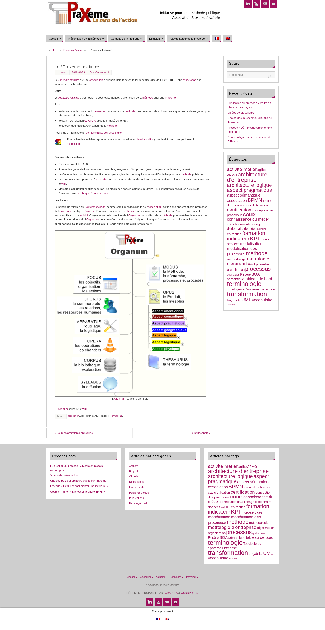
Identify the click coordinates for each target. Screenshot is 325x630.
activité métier (242, 169)
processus (258, 269)
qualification (233, 274)
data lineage (253, 224)
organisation (236, 269)
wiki (63, 183)
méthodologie (236, 259)
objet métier (260, 264)
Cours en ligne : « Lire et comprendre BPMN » (77, 491)
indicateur (238, 239)
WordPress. (190, 593)
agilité (261, 170)
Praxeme (170, 97)
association (96, 80)
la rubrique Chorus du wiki (93, 193)
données (250, 228)
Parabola (171, 593)
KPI (254, 239)
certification (239, 209)
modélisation (251, 244)
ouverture (90, 120)
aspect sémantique (243, 195)
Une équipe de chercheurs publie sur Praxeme (78, 480)
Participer (191, 577)
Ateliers (133, 466)
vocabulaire (262, 300)
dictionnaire (235, 228)
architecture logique (249, 185)
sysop (64, 72)
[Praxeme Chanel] (273, 4)
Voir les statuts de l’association (104, 132)
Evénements (136, 487)
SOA (255, 274)
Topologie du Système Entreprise (251, 289)
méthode (147, 97)
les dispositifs (145, 139)
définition (261, 229)
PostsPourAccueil (72, 50)
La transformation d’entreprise (74, 433)
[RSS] (256, 4)
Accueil (131, 577)
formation (253, 233)
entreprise (234, 234)
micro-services (251, 512)
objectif (130, 211)
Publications (136, 498)
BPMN (255, 200)
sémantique (235, 279)
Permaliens (116, 416)
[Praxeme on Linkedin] (248, 4)
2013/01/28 (78, 72)
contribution (235, 224)
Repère (245, 274)
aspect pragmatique (249, 190)
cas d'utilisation (257, 205)
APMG (232, 175)
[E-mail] (265, 4)
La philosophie (201, 433)
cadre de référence (257, 487)
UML (246, 299)
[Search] (269, 76)
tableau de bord (258, 279)
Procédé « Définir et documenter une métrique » (79, 486)
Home (55, 50)
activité (84, 215)
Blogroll (133, 471)
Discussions (136, 481)
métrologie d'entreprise (248, 261)
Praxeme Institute (68, 80)
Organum (134, 215)
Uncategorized (138, 503)
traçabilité (234, 300)
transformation (247, 293)
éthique (231, 304)
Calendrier (145, 577)
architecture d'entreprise (247, 177)
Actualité (160, 577)
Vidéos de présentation (242, 112)
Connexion (175, 577)
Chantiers (135, 476)
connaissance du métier (248, 219)
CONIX (249, 215)
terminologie (244, 283)
